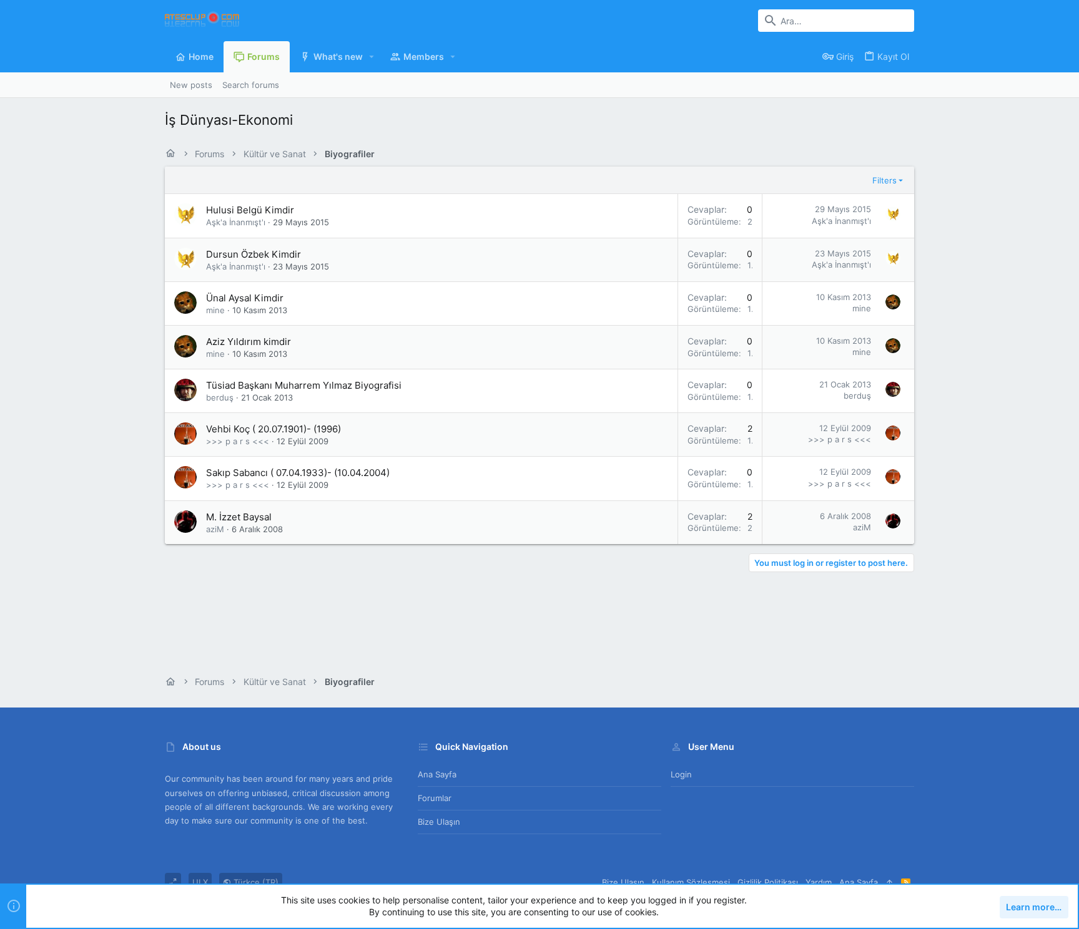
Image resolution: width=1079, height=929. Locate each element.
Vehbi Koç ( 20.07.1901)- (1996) (273, 429)
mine (215, 310)
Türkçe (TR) (254, 882)
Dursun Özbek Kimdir (253, 254)
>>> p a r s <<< (237, 441)
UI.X (200, 882)
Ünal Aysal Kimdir (244, 298)
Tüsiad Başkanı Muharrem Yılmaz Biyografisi (304, 385)
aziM (215, 529)
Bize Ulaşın (439, 822)
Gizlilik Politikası (767, 882)
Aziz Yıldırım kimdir (248, 342)
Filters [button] (884, 180)
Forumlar (434, 798)
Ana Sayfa (437, 774)
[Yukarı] (889, 882)
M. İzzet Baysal (239, 517)
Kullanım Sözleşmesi (691, 882)
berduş (220, 397)
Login (681, 774)
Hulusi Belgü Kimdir (250, 210)
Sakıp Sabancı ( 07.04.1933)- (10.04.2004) (298, 473)
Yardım (819, 882)
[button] (372, 56)
